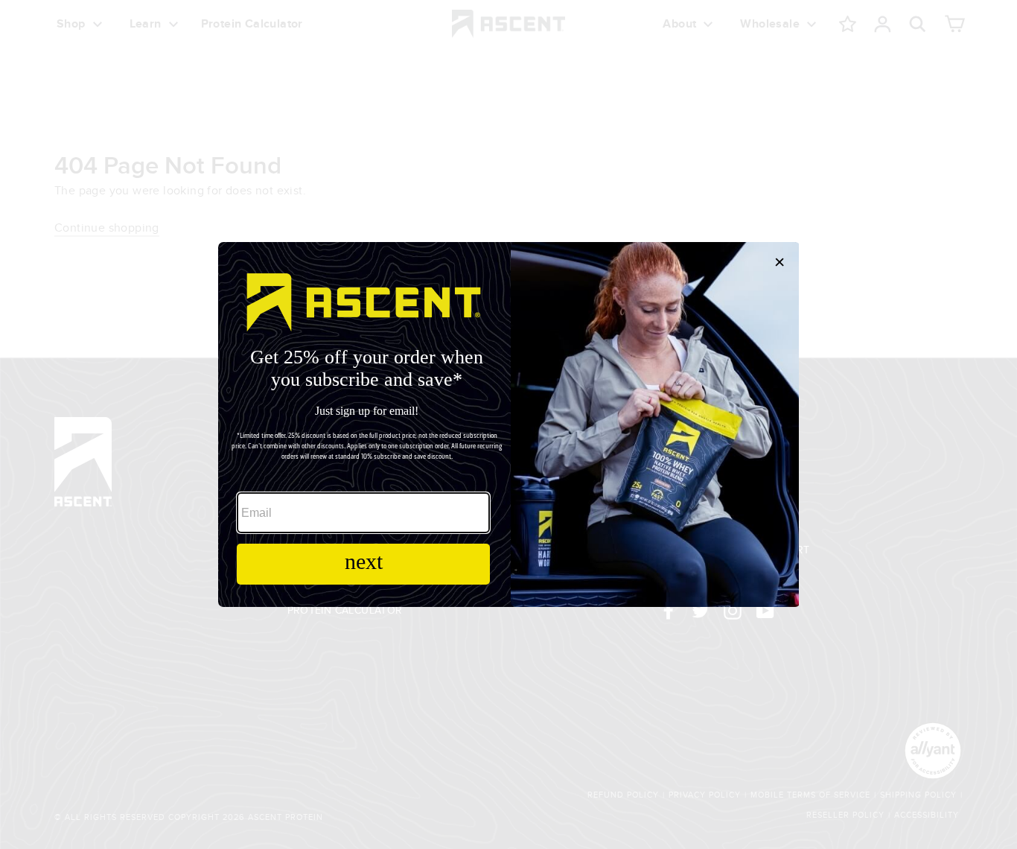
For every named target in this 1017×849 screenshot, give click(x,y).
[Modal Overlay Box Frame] (508, 424)
